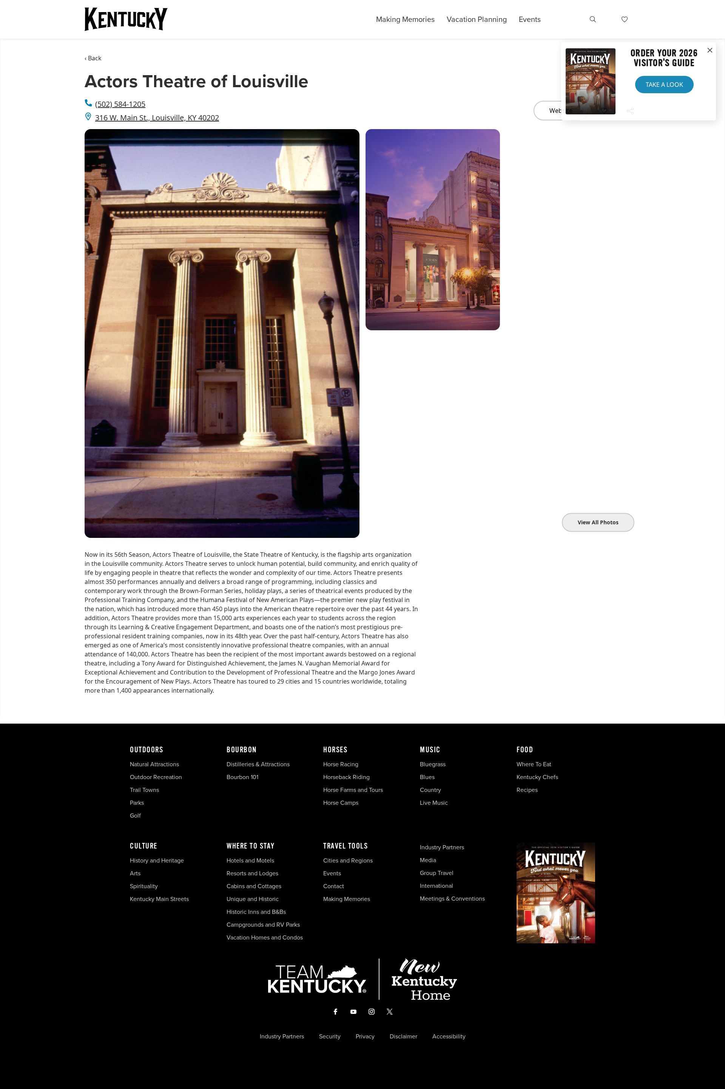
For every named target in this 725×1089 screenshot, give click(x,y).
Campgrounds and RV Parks (263, 924)
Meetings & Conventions (452, 898)
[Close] (710, 51)
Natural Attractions (154, 764)
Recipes (528, 790)
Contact (333, 886)
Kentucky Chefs (537, 777)
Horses (335, 750)
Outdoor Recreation (156, 777)
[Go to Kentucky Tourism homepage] (126, 19)
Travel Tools (345, 846)
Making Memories (405, 19)
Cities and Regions (348, 860)
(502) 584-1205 (120, 104)
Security (330, 1036)
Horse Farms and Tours (353, 790)
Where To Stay (251, 846)
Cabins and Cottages (254, 886)
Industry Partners (442, 847)
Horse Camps (340, 802)
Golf (135, 815)
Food (525, 750)
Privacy (365, 1036)
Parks (137, 802)
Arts (135, 873)
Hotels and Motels (250, 860)
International (436, 885)
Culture (143, 846)
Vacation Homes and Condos (265, 937)
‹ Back (93, 58)
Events (530, 19)
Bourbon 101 (242, 777)
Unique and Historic (253, 899)
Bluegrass (433, 764)
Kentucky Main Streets (159, 899)
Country (430, 790)
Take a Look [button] (664, 84)
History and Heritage (157, 860)
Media (428, 860)
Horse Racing (340, 764)
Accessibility (449, 1036)
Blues (427, 777)
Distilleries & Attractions (258, 764)
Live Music (434, 802)
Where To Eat (534, 764)
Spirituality (144, 886)
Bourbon (242, 750)
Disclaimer (403, 1036)
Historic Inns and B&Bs (256, 911)
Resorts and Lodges (252, 873)
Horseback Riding (346, 777)
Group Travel (437, 873)
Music (430, 750)
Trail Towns (144, 790)
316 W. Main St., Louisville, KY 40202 (157, 117)
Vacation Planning (477, 19)
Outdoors (146, 750)
